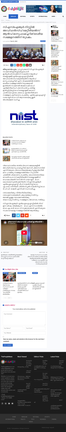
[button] (44, 9)
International (43, 16)
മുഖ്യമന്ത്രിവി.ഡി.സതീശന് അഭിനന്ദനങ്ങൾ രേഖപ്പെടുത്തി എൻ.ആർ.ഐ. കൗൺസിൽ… (19, 150)
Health (23, 419)
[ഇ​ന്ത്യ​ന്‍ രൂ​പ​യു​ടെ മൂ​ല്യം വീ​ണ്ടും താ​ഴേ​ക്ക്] (37, 398)
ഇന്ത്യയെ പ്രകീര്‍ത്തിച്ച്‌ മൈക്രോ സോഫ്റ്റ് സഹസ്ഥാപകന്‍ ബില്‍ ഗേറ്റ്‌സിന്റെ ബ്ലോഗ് (11, 256)
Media (31, 421)
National (23, 16)
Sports (32, 16)
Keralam (13, 16)
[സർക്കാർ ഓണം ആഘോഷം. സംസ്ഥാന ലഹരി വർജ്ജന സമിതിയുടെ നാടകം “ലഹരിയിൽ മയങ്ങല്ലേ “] (6, 142)
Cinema (54, 419)
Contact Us (23, 1)
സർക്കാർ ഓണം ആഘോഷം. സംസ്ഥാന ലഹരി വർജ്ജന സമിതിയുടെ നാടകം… (18, 142)
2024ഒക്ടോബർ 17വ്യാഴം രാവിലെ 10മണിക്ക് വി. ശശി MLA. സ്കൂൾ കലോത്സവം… (58, 379)
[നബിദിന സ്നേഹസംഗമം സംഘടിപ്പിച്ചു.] (54, 91)
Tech (32, 419)
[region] (44, 9)
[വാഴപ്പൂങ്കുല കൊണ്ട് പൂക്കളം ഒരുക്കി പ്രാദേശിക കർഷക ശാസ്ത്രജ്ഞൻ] (6, 158)
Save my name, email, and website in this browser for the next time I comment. (23, 340)
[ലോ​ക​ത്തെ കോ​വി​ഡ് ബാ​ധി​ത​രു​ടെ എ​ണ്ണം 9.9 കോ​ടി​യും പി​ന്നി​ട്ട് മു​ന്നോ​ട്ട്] (21, 362)
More (53, 16)
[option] (57, 64)
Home (4, 16)
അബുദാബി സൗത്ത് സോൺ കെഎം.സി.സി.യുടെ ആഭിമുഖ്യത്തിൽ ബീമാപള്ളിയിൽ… (56, 393)
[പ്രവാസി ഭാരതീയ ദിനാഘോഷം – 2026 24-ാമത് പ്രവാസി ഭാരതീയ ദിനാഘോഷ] (21, 373)
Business (43, 419)
